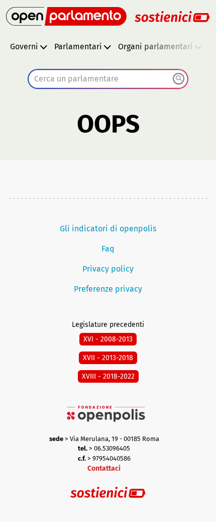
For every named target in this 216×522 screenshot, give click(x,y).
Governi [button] (24, 46)
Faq (108, 248)
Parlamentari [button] (78, 46)
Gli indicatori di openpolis (108, 228)
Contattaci (104, 468)
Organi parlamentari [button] (155, 46)
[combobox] (108, 79)
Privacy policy (108, 269)
